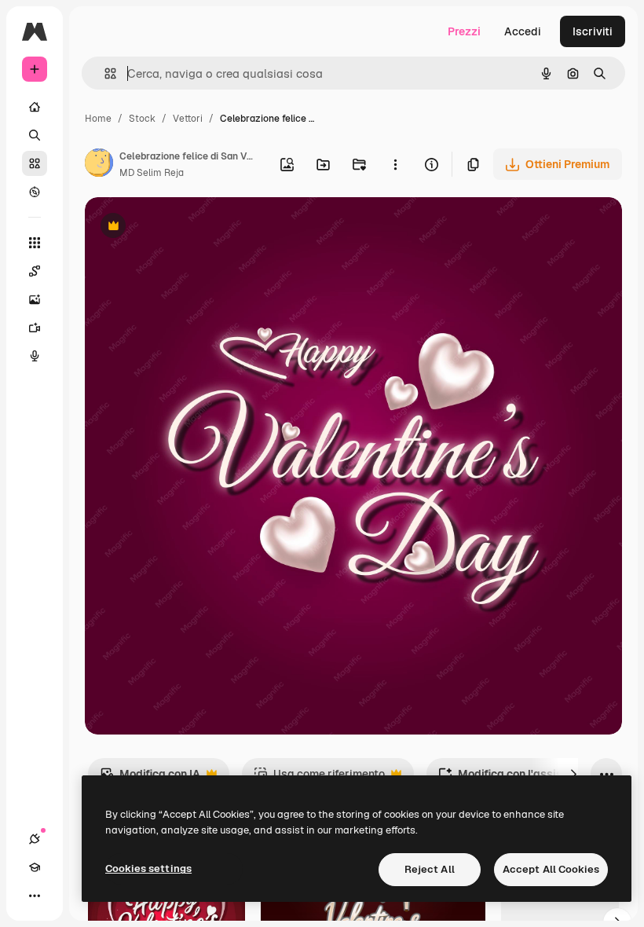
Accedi (522, 31)
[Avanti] (573, 774)
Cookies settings (148, 868)
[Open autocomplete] (104, 73)
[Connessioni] (34, 839)
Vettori (188, 118)
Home (98, 118)
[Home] (34, 106)
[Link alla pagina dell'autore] (99, 164)
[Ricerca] (34, 135)
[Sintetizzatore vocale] (34, 355)
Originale (188, 227)
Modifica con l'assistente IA (520, 778)
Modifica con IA (150, 778)
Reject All (429, 869)
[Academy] (34, 867)
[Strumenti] (34, 242)
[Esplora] (34, 191)
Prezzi (464, 31)
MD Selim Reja (151, 173)
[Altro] (34, 895)
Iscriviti (593, 31)
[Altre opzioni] (395, 164)
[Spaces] (34, 271)
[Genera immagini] (34, 299)
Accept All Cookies (551, 869)
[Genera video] (34, 327)
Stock (142, 118)
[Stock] (34, 163)
